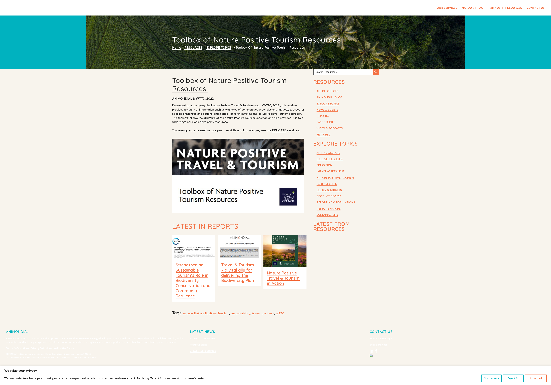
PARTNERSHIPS (327, 183)
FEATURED (323, 134)
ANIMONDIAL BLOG (329, 97)
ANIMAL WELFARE (328, 152)
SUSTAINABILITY (327, 214)
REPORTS (323, 116)
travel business (263, 313)
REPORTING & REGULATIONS (336, 202)
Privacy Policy (39, 348)
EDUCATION (324, 165)
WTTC (280, 313)
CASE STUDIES (326, 122)
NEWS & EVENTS (327, 109)
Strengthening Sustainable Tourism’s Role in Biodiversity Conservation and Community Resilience (193, 280)
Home (176, 47)
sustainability (241, 313)
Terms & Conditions (17, 348)
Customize (490, 378)
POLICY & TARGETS (329, 190)
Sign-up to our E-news (203, 338)
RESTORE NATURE (329, 208)
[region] (275, 375)
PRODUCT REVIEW (329, 196)
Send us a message (381, 338)
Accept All (536, 378)
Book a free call (378, 344)
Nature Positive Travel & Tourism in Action (283, 278)
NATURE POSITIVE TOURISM (335, 177)
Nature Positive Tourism (211, 313)
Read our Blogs (198, 344)
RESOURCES (193, 47)
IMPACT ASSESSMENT (331, 171)
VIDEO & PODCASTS (330, 128)
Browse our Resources (203, 350)
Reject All (513, 378)
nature (188, 313)
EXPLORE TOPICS (218, 47)
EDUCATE (279, 130)
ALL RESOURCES (327, 91)
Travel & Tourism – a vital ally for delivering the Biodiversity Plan (237, 272)
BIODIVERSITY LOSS (330, 159)
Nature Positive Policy (61, 348)
